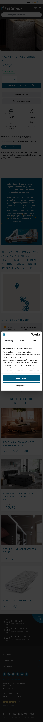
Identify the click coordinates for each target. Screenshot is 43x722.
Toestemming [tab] (8, 341)
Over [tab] (35, 341)
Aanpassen (20, 385)
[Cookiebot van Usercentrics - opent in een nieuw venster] (30, 334)
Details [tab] (21, 341)
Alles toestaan (21, 378)
